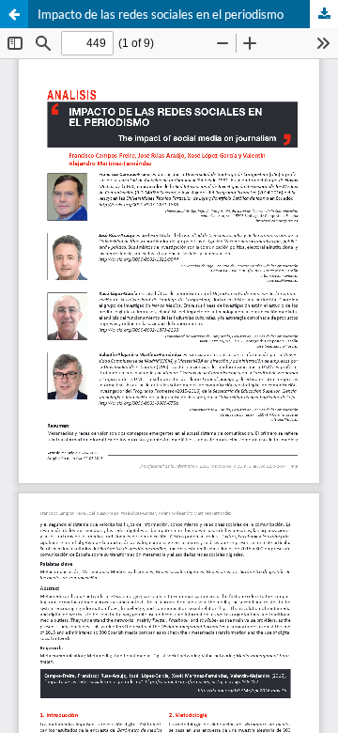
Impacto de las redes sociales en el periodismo (161, 14)
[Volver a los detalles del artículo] (14, 14)
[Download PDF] (324, 14)
